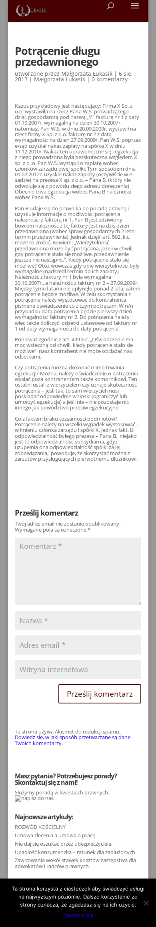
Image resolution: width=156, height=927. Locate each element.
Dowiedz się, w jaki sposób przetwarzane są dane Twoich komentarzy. (72, 740)
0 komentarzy (110, 79)
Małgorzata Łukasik (86, 73)
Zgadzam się (78, 915)
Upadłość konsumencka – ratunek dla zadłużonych (75, 852)
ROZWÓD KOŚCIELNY (40, 826)
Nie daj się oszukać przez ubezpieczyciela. (63, 843)
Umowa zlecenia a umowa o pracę (55, 835)
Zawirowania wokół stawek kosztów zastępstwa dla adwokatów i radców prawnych (75, 862)
